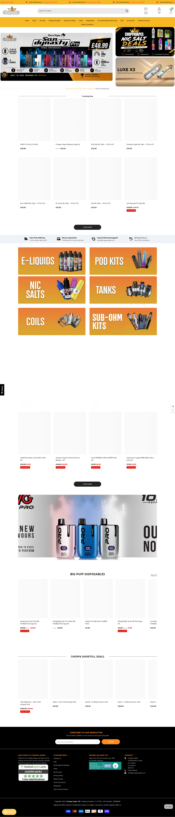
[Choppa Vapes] (51, 261)
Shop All (154, 575)
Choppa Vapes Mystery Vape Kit (68, 144)
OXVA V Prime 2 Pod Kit (29, 144)
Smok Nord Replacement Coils (138, 395)
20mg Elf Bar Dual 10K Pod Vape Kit (130, 622)
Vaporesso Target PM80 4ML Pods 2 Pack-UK (140, 459)
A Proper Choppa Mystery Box (67, 395)
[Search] (83, 10)
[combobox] (80, 10)
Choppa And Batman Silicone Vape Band (104, 396)
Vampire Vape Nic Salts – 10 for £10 (140, 144)
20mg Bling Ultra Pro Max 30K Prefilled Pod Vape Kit (64, 622)
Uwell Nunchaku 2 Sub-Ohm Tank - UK (33, 459)
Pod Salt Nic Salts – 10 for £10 (102, 144)
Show (2, 389)
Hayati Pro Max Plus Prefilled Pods (96, 622)
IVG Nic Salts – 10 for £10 (100, 203)
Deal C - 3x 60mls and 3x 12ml (129, 702)
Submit (111, 742)
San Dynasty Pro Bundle (136, 203)
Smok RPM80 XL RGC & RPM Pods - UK (104, 459)
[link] (35, 239)
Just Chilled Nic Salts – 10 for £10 (32, 203)
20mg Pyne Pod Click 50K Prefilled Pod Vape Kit (29, 622)
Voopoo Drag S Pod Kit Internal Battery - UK (67, 459)
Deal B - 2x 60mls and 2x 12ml (96, 702)
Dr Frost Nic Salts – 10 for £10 (67, 203)
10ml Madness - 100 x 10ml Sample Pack (30, 703)
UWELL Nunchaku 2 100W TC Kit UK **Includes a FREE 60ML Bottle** (33, 396)
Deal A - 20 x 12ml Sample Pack (64, 702)
